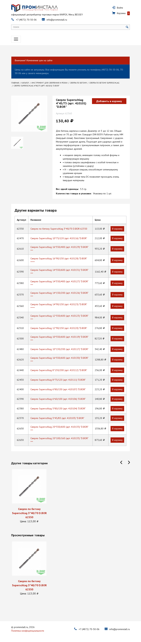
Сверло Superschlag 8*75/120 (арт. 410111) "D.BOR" (58, 379)
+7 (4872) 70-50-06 (26, 19)
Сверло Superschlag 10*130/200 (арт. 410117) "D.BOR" (59, 349)
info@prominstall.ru (57, 19)
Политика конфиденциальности (27, 630)
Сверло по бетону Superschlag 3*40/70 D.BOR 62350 (58, 228)
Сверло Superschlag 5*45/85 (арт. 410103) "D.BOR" (57, 418)
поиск (16, 26)
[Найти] (127, 27)
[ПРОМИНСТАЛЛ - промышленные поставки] (34, 8)
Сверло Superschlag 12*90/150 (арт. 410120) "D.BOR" (58, 328)
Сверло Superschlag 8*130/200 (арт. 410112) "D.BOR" (58, 370)
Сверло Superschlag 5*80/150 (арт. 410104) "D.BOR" (58, 408)
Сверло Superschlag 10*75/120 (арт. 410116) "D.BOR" (58, 238)
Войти (120, 7)
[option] (29, 496)
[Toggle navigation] (16, 39)
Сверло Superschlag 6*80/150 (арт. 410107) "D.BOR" (58, 389)
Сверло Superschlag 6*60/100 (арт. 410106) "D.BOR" (58, 398)
